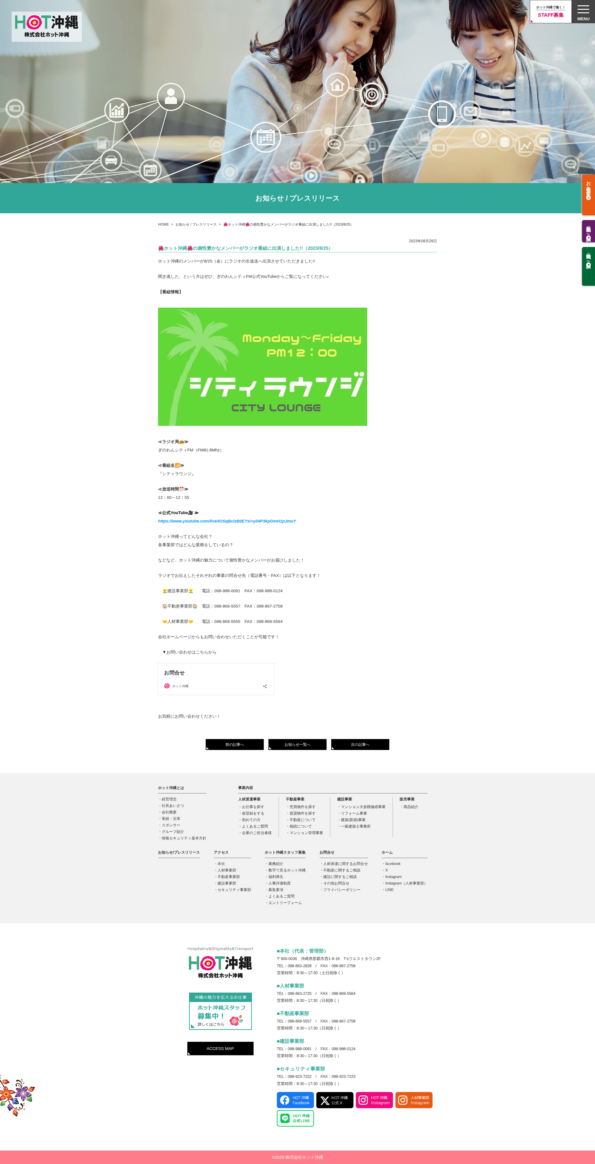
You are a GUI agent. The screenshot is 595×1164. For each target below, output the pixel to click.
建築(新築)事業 (353, 820)
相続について (301, 826)
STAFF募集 (550, 11)
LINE (389, 890)
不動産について (303, 820)
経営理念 (169, 799)
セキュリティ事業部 (234, 890)
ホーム (387, 852)
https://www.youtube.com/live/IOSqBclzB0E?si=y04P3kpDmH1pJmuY (227, 521)
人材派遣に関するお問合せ (345, 864)
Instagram (393, 877)
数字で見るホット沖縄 (287, 870)
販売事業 (407, 799)
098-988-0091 (227, 591)
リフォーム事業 (354, 813)
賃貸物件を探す (303, 813)
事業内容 (245, 788)
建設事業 (344, 799)
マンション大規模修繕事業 (363, 807)
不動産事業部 (229, 877)
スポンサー (171, 825)
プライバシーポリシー (341, 890)
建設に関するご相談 (340, 877)
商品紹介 (410, 807)
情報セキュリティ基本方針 (184, 838)
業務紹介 (275, 864)
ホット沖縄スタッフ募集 (285, 852)
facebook (392, 864)
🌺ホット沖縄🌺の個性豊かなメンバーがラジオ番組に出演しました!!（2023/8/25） (288, 224)
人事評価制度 (279, 883)
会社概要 (169, 812)
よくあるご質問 (255, 826)
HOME (163, 224)
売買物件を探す (303, 807)
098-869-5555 (227, 621)
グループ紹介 (173, 832)
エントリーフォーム (285, 903)
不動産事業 (295, 799)
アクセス (221, 852)
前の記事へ (234, 744)
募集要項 (275, 890)
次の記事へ (360, 744)
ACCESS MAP (220, 1048)
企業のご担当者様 (257, 833)
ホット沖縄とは (171, 788)
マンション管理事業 (306, 833)
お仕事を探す (253, 807)
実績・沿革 (171, 819)
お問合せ (327, 852)
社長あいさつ (173, 806)
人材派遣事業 (249, 799)
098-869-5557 (227, 606)
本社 (221, 864)
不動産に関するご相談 (341, 870)
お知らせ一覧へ (297, 744)
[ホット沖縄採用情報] (220, 1012)
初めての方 (251, 820)
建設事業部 (227, 883)
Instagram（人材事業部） (406, 883)
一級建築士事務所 (356, 826)
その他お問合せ (336, 883)
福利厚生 (275, 877)
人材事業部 (227, 870)
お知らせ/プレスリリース (179, 852)
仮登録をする (253, 813)
